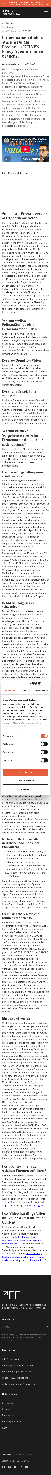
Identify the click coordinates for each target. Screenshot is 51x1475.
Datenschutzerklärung (19, 1338)
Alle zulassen (25, 772)
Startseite (7, 1403)
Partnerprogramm (11, 1421)
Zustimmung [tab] (9, 691)
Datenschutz (7, 1455)
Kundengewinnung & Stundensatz (19, 1365)
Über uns (7, 1409)
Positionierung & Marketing (16, 1371)
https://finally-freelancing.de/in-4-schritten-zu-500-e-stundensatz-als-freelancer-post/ (21, 1240)
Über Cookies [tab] (41, 691)
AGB (29, 1455)
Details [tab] (25, 691)
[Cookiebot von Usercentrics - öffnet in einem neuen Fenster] (31, 683)
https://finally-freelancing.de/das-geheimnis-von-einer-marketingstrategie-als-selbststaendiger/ (24, 1256)
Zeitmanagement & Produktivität (19, 1384)
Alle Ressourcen (10, 1359)
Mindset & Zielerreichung (15, 1377)
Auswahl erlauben (25, 781)
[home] (11, 12)
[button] (45, 12)
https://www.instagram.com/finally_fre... (23, 1205)
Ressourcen (8, 1415)
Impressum (20, 1455)
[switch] (44, 744)
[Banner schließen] (47, 683)
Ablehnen (25, 789)
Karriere (6, 1428)
